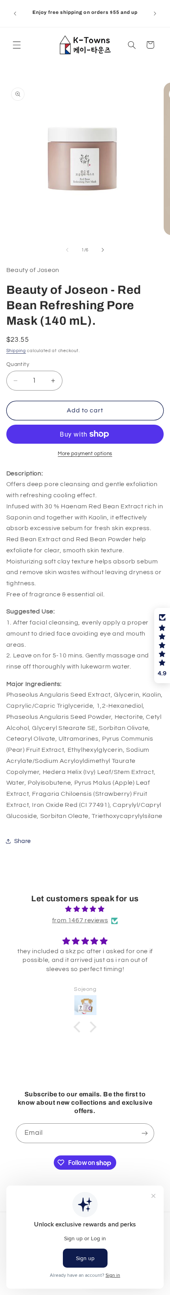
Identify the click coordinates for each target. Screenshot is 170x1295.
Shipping (16, 351)
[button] (17, 45)
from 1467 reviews (80, 920)
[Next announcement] (155, 13)
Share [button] (22, 841)
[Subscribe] (145, 1133)
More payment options (85, 453)
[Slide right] (102, 250)
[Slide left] (67, 250)
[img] (85, 909)
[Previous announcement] (15, 13)
